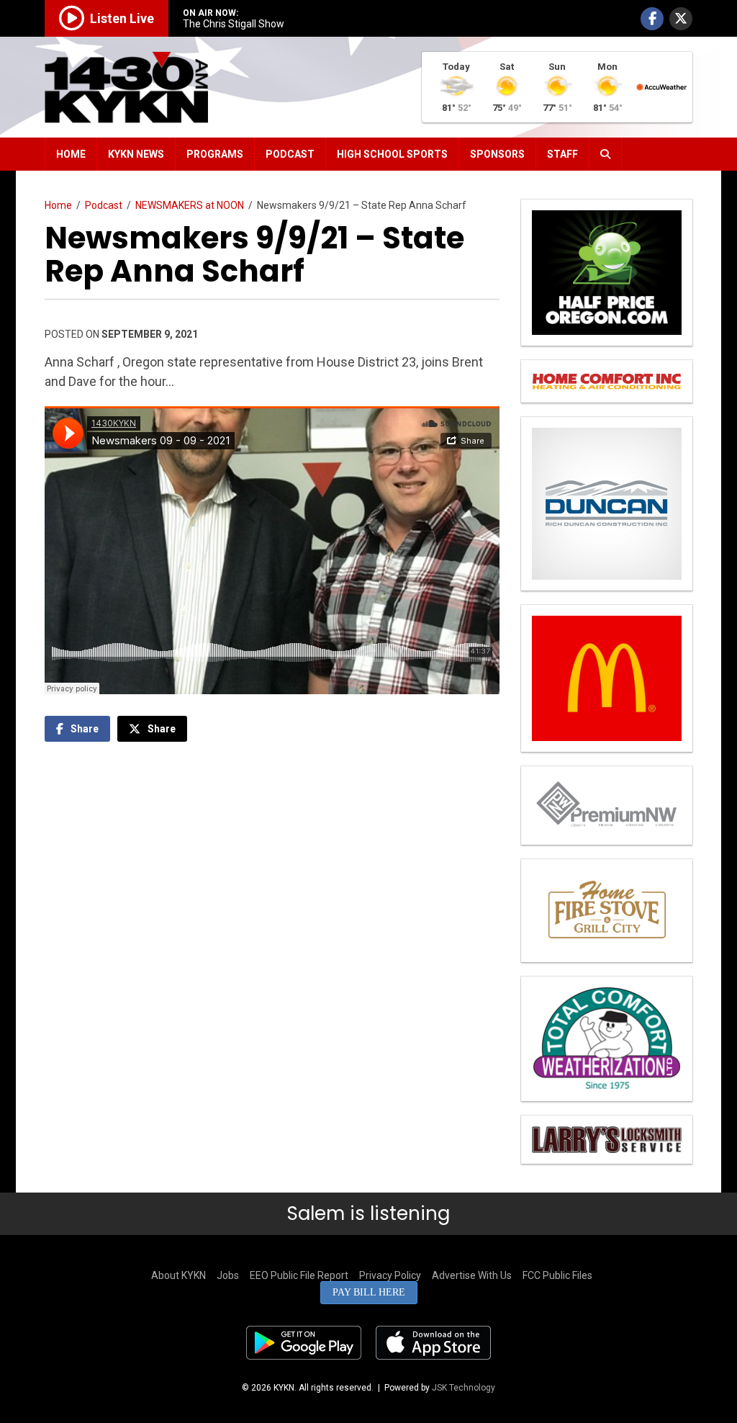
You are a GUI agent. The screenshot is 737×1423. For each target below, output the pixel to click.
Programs (214, 154)
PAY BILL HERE (369, 1292)
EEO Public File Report (299, 1275)
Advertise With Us (472, 1275)
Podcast (290, 154)
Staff (562, 154)
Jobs (228, 1275)
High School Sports (392, 154)
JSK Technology (463, 1388)
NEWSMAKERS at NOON (189, 205)
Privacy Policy (390, 1275)
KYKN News (136, 154)
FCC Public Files (557, 1275)
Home (71, 154)
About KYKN (178, 1275)
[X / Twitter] (680, 18)
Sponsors (497, 154)
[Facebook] (652, 18)
